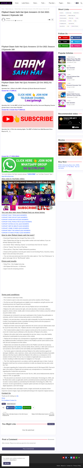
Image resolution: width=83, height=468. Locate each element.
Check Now (12, 459)
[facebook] (66, 458)
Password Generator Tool (74, 85)
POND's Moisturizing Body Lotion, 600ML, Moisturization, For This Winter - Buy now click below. (69, 166)
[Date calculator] (62, 103)
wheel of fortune (75, 26)
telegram (77, 41)
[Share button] (33, 407)
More (68, 3)
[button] (77, 3)
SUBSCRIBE (31, 174)
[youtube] (63, 458)
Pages (61, 3)
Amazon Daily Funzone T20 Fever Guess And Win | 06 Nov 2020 (74, 94)
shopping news (63, 23)
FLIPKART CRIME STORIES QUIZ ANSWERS (15, 228)
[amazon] (79, 458)
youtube (65, 37)
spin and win (71, 23)
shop (75, 20)
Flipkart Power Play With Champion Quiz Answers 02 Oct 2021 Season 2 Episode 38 (74, 59)
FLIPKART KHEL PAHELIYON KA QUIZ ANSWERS (17, 221)
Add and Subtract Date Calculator (73, 77)
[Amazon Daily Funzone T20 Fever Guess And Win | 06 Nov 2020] (62, 94)
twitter (65, 41)
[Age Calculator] (62, 68)
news (77, 18)
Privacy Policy (77, 465)
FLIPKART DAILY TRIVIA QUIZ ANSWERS (14, 215)
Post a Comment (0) (28, 448)
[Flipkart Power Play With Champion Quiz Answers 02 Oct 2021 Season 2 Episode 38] (62, 59)
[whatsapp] (76, 458)
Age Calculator (71, 67)
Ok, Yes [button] (7, 463)
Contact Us (70, 465)
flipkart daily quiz (9, 9)
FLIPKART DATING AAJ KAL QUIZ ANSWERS (15, 224)
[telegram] (71, 458)
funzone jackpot (63, 18)
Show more (51, 424)
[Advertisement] (28, 34)
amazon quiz (68, 12)
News (35, 3)
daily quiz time (63, 15)
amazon (61, 12)
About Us (63, 465)
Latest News (25, 3)
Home (16, 3)
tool (68, 26)
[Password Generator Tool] (62, 86)
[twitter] (69, 458)
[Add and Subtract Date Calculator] (62, 77)
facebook (77, 37)
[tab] (16, 3)
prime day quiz (63, 20)
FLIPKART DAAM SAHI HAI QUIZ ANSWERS (15, 219)
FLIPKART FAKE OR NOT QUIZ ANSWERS (14, 217)
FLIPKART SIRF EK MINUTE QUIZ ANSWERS (15, 226)
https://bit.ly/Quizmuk (7, 176)
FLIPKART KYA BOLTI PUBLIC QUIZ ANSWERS (16, 232)
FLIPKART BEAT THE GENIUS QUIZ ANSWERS (16, 230)
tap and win (62, 26)
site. (17, 396)
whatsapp (65, 45)
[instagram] (74, 458)
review (70, 20)
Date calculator (71, 102)
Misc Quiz (71, 18)
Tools (42, 3)
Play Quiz (51, 3)
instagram (77, 45)
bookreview (76, 12)
